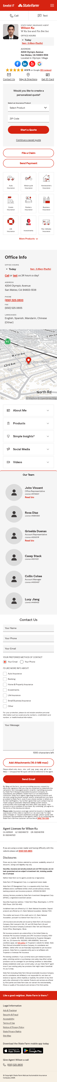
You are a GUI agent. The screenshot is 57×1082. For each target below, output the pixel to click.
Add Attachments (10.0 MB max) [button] (28, 762)
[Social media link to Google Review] (39, 64)
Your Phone (11, 638)
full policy (21, 943)
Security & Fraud (10, 1015)
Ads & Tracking (10, 1010)
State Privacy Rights (12, 1032)
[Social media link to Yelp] (32, 64)
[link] (29, 5)
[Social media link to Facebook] (18, 64)
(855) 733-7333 (43, 818)
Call (7, 275)
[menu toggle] (52, 5)
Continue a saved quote (28, 140)
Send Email (28, 779)
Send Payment (28, 163)
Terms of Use (9, 1023)
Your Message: (12, 725)
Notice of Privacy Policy (13, 1027)
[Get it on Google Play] (33, 1051)
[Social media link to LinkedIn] (25, 64)
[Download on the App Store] (12, 1051)
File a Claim (28, 153)
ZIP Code (14, 118)
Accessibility (8, 1019)
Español (7, 5)
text (15, 275)
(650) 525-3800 (14, 300)
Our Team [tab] (28, 474)
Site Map (7, 1036)
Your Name (10, 628)
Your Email (10, 648)
